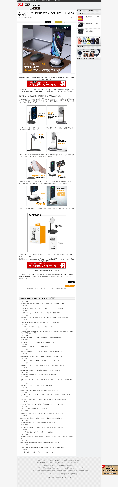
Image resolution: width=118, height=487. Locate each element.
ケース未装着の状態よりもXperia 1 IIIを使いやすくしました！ (37, 432)
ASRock (45, 465)
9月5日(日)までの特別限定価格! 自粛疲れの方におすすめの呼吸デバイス (39, 442)
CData (57, 465)
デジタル (48, 459)
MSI (47, 463)
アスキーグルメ (50, 467)
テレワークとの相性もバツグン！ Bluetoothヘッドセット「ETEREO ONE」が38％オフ (43, 399)
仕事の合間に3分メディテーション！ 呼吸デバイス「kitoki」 (36, 347)
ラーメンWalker (33, 470)
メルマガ (33, 276)
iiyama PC (55, 460)
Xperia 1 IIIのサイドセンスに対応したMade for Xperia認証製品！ (37, 385)
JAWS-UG (43, 462)
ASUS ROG (65, 460)
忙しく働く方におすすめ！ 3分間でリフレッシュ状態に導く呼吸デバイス (40, 313)
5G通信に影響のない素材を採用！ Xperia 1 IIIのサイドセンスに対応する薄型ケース (42, 447)
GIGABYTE (50, 463)
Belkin (62, 462)
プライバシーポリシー (54, 473)
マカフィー (46, 460)
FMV (39, 460)
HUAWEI (39, 462)
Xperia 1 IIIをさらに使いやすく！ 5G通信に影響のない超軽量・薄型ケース (40, 370)
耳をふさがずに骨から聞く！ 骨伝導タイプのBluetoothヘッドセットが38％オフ (41, 404)
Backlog (60, 465)
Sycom (61, 460)
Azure (59, 462)
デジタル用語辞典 (57, 468)
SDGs (72, 467)
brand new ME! (65, 463)
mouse (42, 460)
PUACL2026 (76, 467)
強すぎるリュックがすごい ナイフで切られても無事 (91, 30)
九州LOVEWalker (69, 470)
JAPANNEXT (71, 465)
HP (75, 460)
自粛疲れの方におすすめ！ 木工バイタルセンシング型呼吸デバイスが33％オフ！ (42, 413)
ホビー (56, 459)
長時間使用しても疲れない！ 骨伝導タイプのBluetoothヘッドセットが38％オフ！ (42, 308)
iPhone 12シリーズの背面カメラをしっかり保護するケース (36, 326)
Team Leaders (56, 467)
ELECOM (50, 460)
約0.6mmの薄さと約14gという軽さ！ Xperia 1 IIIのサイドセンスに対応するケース (42, 356)
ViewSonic (55, 463)
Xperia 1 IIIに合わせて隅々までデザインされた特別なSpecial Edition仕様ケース (41, 337)
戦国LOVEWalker (84, 470)
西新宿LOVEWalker (55, 470)
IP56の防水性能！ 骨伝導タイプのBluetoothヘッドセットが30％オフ (39, 452)
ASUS (67, 465)
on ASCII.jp (34, 8)
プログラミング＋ (63, 467)
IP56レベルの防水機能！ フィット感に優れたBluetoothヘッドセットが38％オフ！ (42, 351)
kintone (47, 462)
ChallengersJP (82, 467)
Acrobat (50, 462)
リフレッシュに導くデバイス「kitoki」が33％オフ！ (34, 408)
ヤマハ (65, 462)
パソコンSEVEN (71, 460)
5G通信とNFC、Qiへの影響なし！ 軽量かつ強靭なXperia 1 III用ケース (39, 390)
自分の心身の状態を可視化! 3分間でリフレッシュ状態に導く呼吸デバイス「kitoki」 (42, 303)
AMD (58, 460)
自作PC (60, 459)
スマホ (68, 459)
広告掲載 (74, 473)
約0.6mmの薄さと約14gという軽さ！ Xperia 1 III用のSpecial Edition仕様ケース (41, 418)
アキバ (65, 459)
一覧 (52, 21)
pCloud (70, 463)
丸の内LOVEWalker (77, 470)
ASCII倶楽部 (81, 459)
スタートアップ (73, 459)
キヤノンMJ (55, 462)
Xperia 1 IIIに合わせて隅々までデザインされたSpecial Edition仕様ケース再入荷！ (42, 427)
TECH (44, 459)
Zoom (68, 462)
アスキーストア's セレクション (29, 4)
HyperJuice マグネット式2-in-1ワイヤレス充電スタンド (38, 91)
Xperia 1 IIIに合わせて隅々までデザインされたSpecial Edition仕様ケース (39, 360)
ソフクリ (78, 462)
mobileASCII (63, 468)
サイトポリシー (44, 473)
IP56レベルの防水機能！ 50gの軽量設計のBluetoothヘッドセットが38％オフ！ (41, 322)
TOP (34, 459)
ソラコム (49, 465)
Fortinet (63, 465)
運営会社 (62, 473)
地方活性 (68, 467)
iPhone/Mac (52, 459)
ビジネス (41, 459)
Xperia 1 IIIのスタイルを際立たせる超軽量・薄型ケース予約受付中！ (38, 374)
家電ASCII (45, 467)
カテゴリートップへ (70, 286)
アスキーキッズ (36, 467)
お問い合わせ (68, 473)
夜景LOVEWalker (62, 470)
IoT (38, 459)
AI (36, 459)
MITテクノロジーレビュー (71, 468)
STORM (78, 460)
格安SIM (40, 467)
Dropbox (53, 465)
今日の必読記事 (45, 468)
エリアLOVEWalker (40, 470)
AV (62, 459)
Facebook (27, 276)
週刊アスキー (50, 468)
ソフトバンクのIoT (73, 462)
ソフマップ (60, 463)
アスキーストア (24, 89)
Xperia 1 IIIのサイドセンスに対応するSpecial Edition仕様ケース (37, 342)
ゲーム (77, 459)
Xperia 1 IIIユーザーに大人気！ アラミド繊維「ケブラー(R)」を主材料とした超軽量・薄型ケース (46, 395)
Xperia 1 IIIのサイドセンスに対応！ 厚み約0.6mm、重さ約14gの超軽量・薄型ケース (43, 365)
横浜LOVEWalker (47, 470)
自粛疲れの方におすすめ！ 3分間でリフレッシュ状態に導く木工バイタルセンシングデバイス (45, 317)
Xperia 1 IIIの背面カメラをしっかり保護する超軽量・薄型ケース (37, 422)
